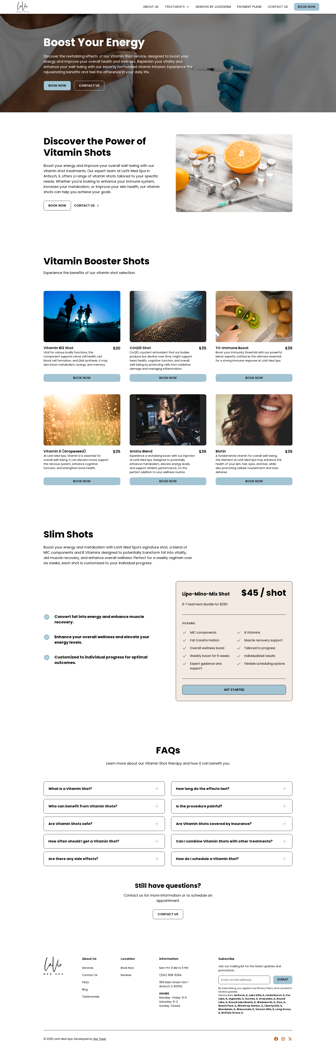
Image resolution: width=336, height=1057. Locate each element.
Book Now (306, 6)
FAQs (85, 982)
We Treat (99, 1039)
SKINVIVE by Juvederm (213, 6)
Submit (283, 979)
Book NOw (168, 378)
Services (87, 968)
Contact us (278, 6)
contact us (89, 85)
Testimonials (90, 997)
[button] (177, 7)
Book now (57, 85)
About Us (150, 6)
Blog (85, 989)
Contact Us (89, 975)
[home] (22, 6)
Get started (234, 689)
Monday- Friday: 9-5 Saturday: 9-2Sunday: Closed (173, 1000)
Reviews (126, 975)
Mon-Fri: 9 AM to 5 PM (173, 968)
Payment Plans (249, 6)
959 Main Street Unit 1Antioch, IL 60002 (173, 984)
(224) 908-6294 (170, 975)
